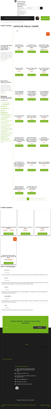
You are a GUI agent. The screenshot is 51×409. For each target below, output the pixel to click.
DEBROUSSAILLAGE (8, 18)
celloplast (2, 116)
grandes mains (4, 126)
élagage (9, 140)
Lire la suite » (3, 93)
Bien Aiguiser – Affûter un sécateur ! (6, 81)
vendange (6, 140)
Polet (5, 135)
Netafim (7, 132)
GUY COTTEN (5, 127)
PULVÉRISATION (25, 18)
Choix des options (9, 233)
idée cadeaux (2, 129)
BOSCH (10, 114)
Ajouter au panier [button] (19, 51)
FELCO (9, 121)
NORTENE (4, 133)
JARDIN (20, 18)
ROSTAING (3, 136)
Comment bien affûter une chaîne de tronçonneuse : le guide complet (6, 47)
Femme (2, 122)
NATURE (3, 132)
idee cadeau (9, 128)
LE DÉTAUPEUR (4, 130)
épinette (2, 141)
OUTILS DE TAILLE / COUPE (14, 22)
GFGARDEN (3, 125)
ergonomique (4, 121)
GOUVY (9, 125)
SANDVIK (3, 138)
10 (42, 198)
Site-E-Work (48, 406)
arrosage (2, 104)
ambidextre (9, 102)
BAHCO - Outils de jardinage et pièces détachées (6, 108)
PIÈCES (29, 18)
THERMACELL (7, 139)
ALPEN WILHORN (4, 102)
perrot (7, 133)
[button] (1, 290)
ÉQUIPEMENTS (16, 18)
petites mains (10, 133)
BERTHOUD (5, 114)
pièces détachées (4, 134)
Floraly (5, 122)
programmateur (8, 135)
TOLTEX (2, 140)
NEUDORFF (10, 132)
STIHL (2, 139)
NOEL (1, 133)
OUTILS (12, 18)
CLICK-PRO (7, 116)
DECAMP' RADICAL (5, 118)
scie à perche (8, 138)
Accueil (2, 22)
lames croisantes (8, 129)
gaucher (6, 123)
